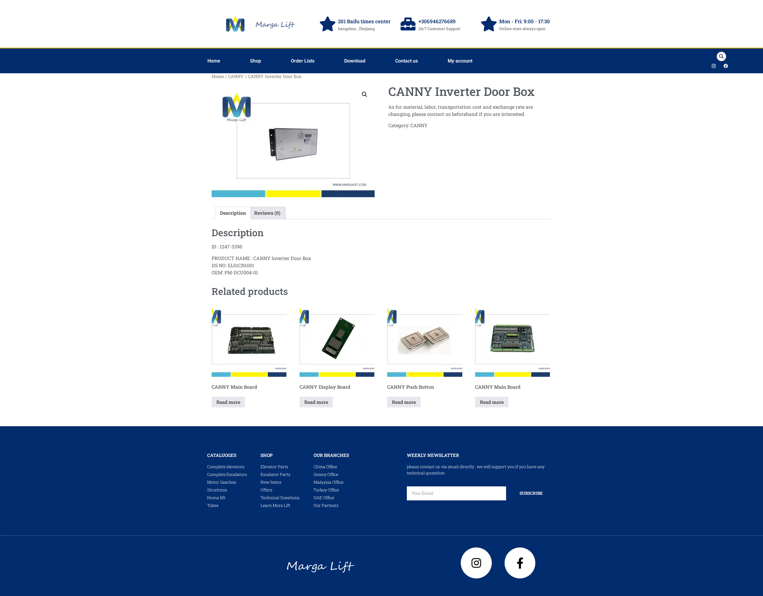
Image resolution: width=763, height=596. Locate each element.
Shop (255, 61)
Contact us (406, 61)
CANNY (236, 76)
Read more (228, 402)
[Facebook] (725, 65)
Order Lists (302, 61)
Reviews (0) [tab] (267, 213)
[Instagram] (713, 65)
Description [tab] (233, 213)
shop (266, 455)
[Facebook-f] (520, 562)
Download (354, 61)
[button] (721, 56)
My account (460, 61)
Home (213, 61)
